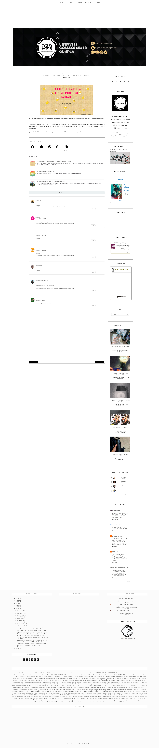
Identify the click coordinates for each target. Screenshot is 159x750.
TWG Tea (36, 701)
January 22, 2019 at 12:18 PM (41, 267)
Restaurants (64, 695)
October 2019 (21, 613)
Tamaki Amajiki (105, 698)
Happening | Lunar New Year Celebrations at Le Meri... (32, 633)
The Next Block (79, 700)
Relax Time (51, 694)
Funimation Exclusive (95, 680)
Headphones (16, 683)
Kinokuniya (133, 685)
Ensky (127, 678)
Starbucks (54, 698)
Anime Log (70, 673)
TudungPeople (138, 700)
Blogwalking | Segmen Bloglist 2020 (46, 171)
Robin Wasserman (86, 694)
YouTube (91, 701)
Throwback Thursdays (101, 700)
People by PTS (120, 693)
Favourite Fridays (35, 680)
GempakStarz (30, 682)
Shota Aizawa (127, 696)
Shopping (122, 696)
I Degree (97, 683)
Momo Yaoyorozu (90, 689)
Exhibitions (15, 680)
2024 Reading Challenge (120, 243)
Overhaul (100, 693)
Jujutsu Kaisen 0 (78, 685)
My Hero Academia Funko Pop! (93, 691)
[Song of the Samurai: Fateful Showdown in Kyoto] (116, 191)
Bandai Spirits (101, 673)
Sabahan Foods (127, 694)
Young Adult (85, 701)
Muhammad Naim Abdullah (42, 280)
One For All (72, 693)
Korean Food (144, 685)
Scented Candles (66, 696)
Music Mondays (16, 691)
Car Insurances (136, 674)
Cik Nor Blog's (116, 551)
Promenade (22, 694)
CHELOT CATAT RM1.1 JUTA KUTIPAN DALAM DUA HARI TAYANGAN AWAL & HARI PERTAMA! (120, 515)
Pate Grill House (107, 693)
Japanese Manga (42, 685)
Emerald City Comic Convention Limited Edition (102, 678)
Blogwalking (73, 674)
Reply (93, 208)
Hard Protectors (127, 682)
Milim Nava (40, 689)
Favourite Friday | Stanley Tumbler (120, 454)
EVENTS (98, 2)
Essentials (139, 678)
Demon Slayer (106, 676)
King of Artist (127, 685)
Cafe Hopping (123, 674)
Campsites (130, 674)
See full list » (120, 201)
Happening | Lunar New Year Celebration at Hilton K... (32, 640)
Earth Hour (75, 678)
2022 (17, 603)
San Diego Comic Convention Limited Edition (41, 696)
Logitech (81, 687)
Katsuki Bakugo (97, 685)
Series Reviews (90, 696)
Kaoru (91, 685)
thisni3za (123, 481)
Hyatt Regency (90, 684)
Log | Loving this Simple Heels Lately (126, 607)
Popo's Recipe (139, 693)
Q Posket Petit (39, 694)
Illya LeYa (123, 490)
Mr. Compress (128, 689)
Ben (139, 672)
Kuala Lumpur (26, 687)
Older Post (100, 362)
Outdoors (90, 693)
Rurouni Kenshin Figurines (116, 694)
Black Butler (42, 674)
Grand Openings (61, 682)
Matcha (133, 687)
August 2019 (21, 615)
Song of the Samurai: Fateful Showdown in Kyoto (126, 188)
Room (99, 694)
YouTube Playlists (97, 701)
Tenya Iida (130, 698)
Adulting (37, 673)
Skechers (141, 696)
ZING (112, 701)
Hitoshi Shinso (63, 683)
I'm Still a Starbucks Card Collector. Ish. (120, 374)
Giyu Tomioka (43, 682)
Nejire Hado (135, 691)
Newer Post (33, 362)
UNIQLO (48, 701)
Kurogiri (39, 687)
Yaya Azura (38, 298)
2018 (17, 648)
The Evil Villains (65, 700)
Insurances (129, 683)
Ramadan (46, 694)
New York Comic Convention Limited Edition (23, 693)
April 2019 (20, 620)
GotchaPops (54, 682)
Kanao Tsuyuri (86, 685)
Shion (115, 696)
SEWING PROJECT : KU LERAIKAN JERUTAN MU (119, 528)
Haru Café (141, 682)
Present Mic (17, 694)
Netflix (145, 691)
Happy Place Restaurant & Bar (116, 682)
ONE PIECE (77, 693)
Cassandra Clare (17, 676)
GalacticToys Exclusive (140, 680)
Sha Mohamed (39, 265)
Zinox (115, 701)
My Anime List (23, 691)
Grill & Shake (73, 682)
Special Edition (22, 698)
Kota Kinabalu (18, 687)
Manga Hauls (127, 687)
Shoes (118, 696)
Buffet (116, 674)
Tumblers (144, 700)
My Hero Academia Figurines (71, 691)
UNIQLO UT (53, 701)
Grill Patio (79, 682)
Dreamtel (66, 678)
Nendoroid (141, 691)
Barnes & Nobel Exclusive (123, 672)
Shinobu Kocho (110, 696)
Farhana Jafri (116, 510)
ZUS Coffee (122, 701)
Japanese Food (34, 685)
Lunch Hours (102, 687)
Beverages (17, 674)
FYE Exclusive (132, 680)
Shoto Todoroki (135, 696)
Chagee (24, 676)
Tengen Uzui (125, 698)
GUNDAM (94, 682)
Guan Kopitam (87, 682)
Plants (124, 693)
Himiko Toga (57, 684)
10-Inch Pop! (21, 673)
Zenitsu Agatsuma (106, 701)
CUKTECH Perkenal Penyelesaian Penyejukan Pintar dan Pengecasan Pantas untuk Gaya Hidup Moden (119, 557)
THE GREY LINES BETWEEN (126, 598)
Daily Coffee (84, 676)
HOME (61, 2)
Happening (106, 682)
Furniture (123, 680)
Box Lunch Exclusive (94, 674)
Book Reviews (80, 674)
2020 (17, 607)
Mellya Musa (38, 248)
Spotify (27, 698)
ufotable (44, 701)
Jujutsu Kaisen (70, 685)
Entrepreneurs (132, 678)
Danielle (123, 477)
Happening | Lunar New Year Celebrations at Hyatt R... (32, 632)
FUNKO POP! (88, 2)
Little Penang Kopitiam (73, 687)
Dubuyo (70, 678)
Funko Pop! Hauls (115, 680)
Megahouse (24, 689)
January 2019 (21, 625)
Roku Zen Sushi (94, 694)
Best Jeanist (143, 672)
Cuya (123, 485)
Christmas (50, 676)
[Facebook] (116, 81)
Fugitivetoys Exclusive (74, 680)
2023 (17, 602)
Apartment (75, 672)
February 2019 (21, 623)
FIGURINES (79, 2)
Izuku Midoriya (16, 685)
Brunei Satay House (103, 674)
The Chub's (59, 700)
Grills (82, 682)
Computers (60, 676)
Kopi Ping (139, 685)
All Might (48, 673)
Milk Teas (45, 689)
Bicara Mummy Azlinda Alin (120, 567)
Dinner (36, 678)
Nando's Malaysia (119, 691)
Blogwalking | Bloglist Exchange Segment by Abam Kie (51, 181)
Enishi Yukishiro (122, 678)
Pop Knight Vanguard (131, 693)
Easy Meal (80, 678)
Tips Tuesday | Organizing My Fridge (27, 647)
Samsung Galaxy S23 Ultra (137, 694)
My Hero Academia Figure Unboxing (53, 691)
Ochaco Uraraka (52, 693)
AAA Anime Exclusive (30, 672)
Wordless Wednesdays (62, 701)
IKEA (106, 684)
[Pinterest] (128, 81)
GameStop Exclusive (17, 682)
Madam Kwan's (113, 687)
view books (127, 252)
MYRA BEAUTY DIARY (126, 604)
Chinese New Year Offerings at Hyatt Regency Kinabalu (32, 627)
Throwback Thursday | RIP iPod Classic (120, 401)
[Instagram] (124, 81)
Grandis (68, 682)
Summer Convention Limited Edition (66, 698)
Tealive (120, 698)
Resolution (56, 694)
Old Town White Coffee (63, 693)
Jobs (52, 685)
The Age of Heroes (28, 700)
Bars (131, 672)
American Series (63, 672)
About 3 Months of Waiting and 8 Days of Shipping (120, 347)
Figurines (43, 680)
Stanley (49, 698)
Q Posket (32, 695)
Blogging (67, 674)
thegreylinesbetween (120, 245)
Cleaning (55, 676)
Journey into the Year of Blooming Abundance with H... (32, 635)
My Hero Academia (35, 691)
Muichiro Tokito (135, 689)
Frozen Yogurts (64, 680)
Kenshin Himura (117, 685)
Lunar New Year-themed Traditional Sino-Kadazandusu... (32, 628)
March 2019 (20, 622)
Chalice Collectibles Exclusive (34, 676)
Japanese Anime (25, 685)
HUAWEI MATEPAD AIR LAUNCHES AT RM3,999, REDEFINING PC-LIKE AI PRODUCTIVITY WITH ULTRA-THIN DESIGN (119, 573)
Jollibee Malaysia (57, 685)
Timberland (110, 700)
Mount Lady (115, 689)
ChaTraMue (44, 676)
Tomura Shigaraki (125, 700)
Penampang (113, 693)
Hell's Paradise (32, 683)
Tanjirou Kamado (113, 698)
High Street (47, 683)
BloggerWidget (126, 494)
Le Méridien (44, 687)
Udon (40, 701)
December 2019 (21, 610)
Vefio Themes (88, 744)
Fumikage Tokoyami (85, 680)
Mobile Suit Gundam (81, 689)
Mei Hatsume (30, 689)
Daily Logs (90, 676)
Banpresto (112, 673)
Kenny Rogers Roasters (107, 685)
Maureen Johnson (17, 689)
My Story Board (116, 524)
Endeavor (115, 678)
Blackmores (48, 674)
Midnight (36, 689)
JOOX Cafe (64, 685)
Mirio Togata (65, 689)
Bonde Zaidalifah (117, 536)
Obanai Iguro (45, 693)
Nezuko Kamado (38, 693)
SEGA (82, 696)
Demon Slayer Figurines (135, 676)
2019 (17, 608)
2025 (17, 598)
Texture (135, 698)
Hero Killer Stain (40, 683)
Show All (128, 581)
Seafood (72, 696)
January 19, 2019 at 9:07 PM (41, 250)
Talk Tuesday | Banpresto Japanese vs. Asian (120, 428)
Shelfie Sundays (102, 696)
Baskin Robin (135, 672)
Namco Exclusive (110, 691)
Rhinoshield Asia (72, 694)
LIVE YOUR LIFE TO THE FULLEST (126, 610)
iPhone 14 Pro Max (136, 683)
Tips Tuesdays (116, 700)
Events (144, 678)
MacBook (108, 687)
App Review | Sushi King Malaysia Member (28, 645)
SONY (17, 698)
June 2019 (20, 617)
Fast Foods (23, 680)
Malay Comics (120, 687)
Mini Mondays (58, 689)
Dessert (32, 678)
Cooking (65, 676)
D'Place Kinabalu (77, 676)
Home (68, 684)
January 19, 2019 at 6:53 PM (41, 218)
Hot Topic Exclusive (75, 684)
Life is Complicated (51, 687)
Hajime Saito (100, 682)
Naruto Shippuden (128, 691)
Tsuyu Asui (132, 700)
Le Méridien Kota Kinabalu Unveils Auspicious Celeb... (32, 630)
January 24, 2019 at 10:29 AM (41, 282)
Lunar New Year (94, 687)
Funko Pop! (105, 680)
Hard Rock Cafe (135, 682)
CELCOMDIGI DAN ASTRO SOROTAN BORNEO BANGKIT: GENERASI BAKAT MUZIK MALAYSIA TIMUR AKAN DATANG (120, 541)
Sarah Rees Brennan (56, 696)
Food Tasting (58, 680)
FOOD (70, 2)
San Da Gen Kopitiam (25, 696)
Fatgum (28, 680)
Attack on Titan (91, 673)
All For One (42, 673)
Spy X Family (32, 698)
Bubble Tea (111, 674)
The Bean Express (51, 700)
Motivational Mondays (105, 689)
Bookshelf (86, 674)
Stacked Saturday (41, 698)
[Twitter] (120, 81)
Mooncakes (96, 689)
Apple (86, 672)
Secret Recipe (77, 696)
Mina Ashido (52, 689)
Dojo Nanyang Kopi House (44, 678)
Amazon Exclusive (55, 672)
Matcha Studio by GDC (140, 687)
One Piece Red (84, 693)
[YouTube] (112, 81)
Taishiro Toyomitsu (89, 698)
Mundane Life (143, 689)
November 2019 (21, 612)
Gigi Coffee (37, 682)
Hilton (51, 684)
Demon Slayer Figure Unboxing (120, 676)
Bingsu (37, 674)
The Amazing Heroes (40, 700)
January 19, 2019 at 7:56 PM (41, 235)
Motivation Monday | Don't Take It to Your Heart (30, 641)
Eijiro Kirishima (87, 678)
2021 (17, 605)
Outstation (95, 693)
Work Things (72, 701)
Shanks (95, 696)
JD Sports (49, 685)
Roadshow (79, 694)
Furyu (127, 680)
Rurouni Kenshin (105, 694)
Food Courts (51, 680)
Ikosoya (109, 684)
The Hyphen (72, 700)
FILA (47, 680)
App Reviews (82, 672)
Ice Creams (102, 683)
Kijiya (122, 685)
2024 (17, 600)
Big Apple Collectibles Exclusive (27, 674)
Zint (117, 701)
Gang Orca (24, 682)
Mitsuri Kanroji (72, 689)
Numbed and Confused (126, 613)
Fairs (19, 680)
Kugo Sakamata (33, 687)
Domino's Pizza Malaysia (57, 678)
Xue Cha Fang (79, 701)
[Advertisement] (49, 16)
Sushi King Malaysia (80, 698)
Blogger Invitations (57, 674)
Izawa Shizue (143, 683)
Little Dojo (65, 687)
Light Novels (60, 687)
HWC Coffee (83, 683)
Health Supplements (24, 684)
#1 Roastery (15, 672)
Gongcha (49, 682)
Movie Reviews (121, 689)
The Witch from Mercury (89, 700)
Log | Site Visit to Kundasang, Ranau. (126, 601)
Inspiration (123, 683)
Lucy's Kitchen (86, 687)
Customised (70, 676)
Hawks (145, 682)
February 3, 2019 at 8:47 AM (41, 300)
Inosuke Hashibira (115, 684)
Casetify (143, 674)
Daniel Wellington (97, 676)
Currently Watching (120, 180)
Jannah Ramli (38, 217)
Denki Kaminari (26, 678)
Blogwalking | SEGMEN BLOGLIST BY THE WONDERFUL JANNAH (54, 161)
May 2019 (20, 618)
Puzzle (26, 694)
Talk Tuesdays (98, 698)
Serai (85, 696)
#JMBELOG (38, 200)
